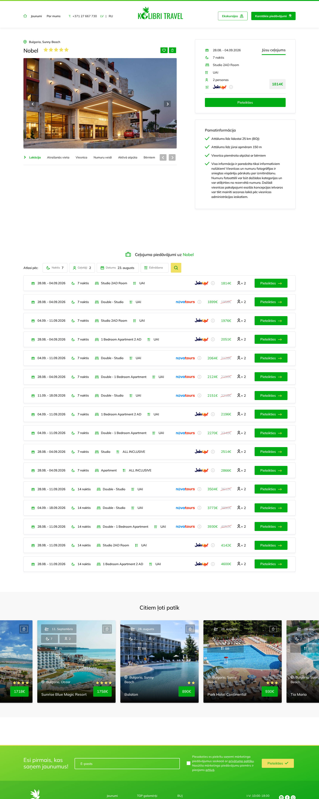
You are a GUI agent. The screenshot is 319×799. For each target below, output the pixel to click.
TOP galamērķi (147, 796)
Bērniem (149, 157)
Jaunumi (36, 16)
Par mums (54, 16)
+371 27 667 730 (85, 16)
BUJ (180, 796)
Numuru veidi (103, 157)
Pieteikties (245, 102)
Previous (32, 104)
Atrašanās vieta (58, 157)
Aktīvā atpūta (127, 157)
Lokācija (34, 157)
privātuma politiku (241, 761)
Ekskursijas (230, 16)
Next (167, 104)
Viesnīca (81, 157)
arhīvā (209, 770)
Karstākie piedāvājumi (271, 16)
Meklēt (176, 268)
